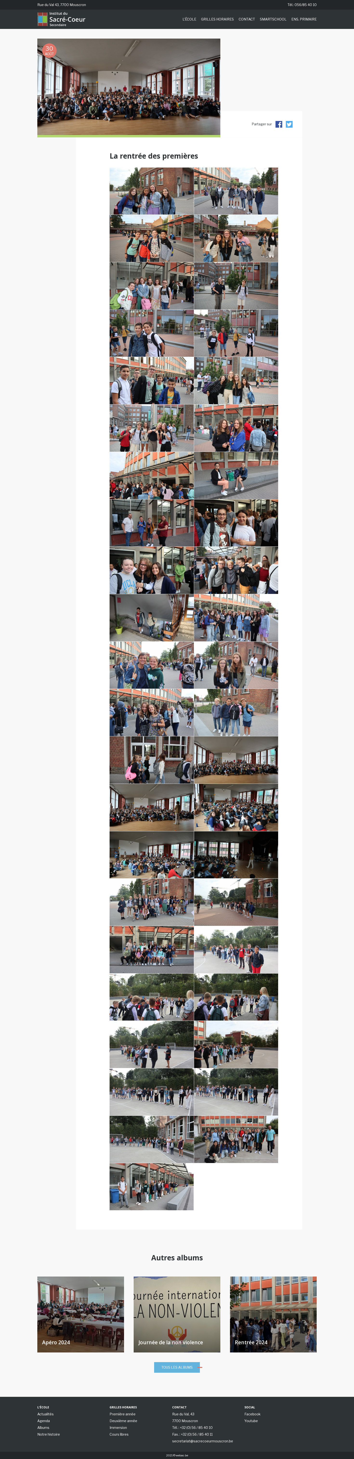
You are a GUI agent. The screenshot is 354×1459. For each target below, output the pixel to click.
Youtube (251, 1421)
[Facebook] (278, 124)
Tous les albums (177, 1367)
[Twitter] (289, 124)
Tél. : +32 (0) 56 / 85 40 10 (192, 1427)
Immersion (118, 1427)
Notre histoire (48, 1434)
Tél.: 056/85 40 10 (302, 5)
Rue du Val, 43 (183, 1414)
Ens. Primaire (304, 19)
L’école (189, 19)
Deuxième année (123, 1421)
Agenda (43, 1421)
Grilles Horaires (217, 19)
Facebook (252, 1414)
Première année (123, 1414)
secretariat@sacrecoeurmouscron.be (202, 1441)
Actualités (45, 1414)
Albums (43, 1427)
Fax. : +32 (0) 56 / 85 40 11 (192, 1434)
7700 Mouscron (185, 1421)
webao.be (182, 1455)
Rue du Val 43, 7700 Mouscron (61, 5)
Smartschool (273, 19)
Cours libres (119, 1434)
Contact (247, 19)
